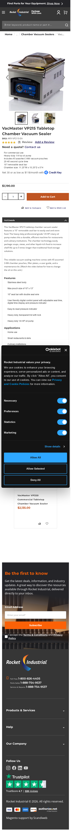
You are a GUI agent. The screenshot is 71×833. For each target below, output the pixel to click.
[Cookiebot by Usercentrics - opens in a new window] (46, 350)
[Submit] (66, 25)
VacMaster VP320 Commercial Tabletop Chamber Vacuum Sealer (33, 499)
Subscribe (35, 625)
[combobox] (36, 25)
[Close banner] (66, 350)
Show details (52, 446)
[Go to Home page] (27, 12)
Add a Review (44, 142)
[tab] (35, 219)
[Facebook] (14, 768)
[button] (7, 77)
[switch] (62, 411)
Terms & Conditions (35, 634)
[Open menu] (3, 12)
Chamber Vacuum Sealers (37, 34)
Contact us (32, 147)
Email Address (14, 607)
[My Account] (58, 12)
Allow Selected (35, 468)
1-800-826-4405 (29, 678)
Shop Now (53, 3)
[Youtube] (26, 768)
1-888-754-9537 (31, 682)
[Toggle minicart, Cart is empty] (65, 12)
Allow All (35, 457)
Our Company (34, 743)
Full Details (9, 220)
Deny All (36, 479)
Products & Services (34, 710)
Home (8, 34)
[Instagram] (8, 768)
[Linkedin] (20, 768)
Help (34, 727)
